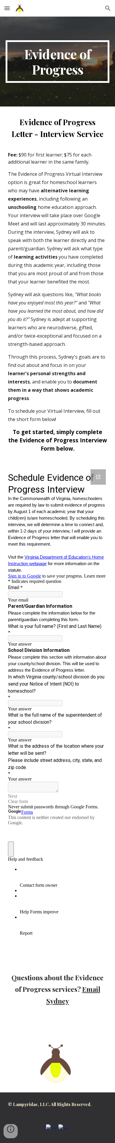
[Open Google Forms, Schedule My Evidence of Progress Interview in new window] (98, 477)
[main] (57, 61)
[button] (7, 8)
